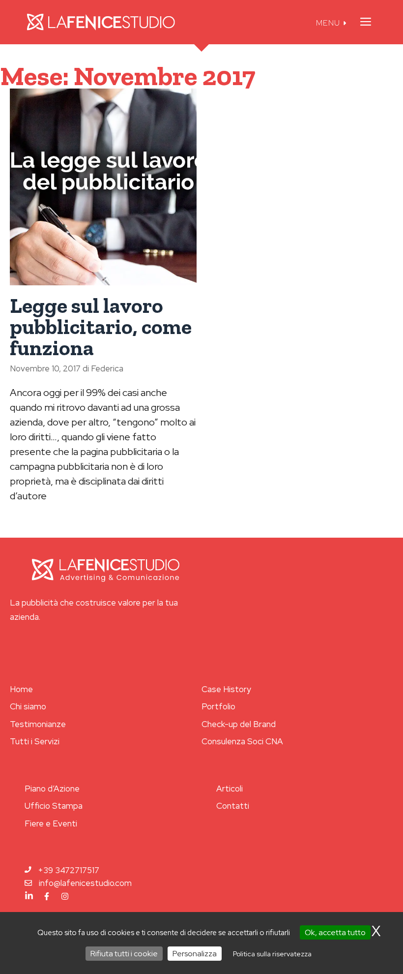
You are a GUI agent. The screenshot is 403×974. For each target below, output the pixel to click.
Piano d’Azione (52, 788)
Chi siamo (28, 706)
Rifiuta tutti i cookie (124, 953)
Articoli (229, 788)
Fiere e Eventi (51, 823)
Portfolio (218, 706)
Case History (226, 689)
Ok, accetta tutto (335, 932)
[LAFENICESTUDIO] (101, 22)
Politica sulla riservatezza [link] (272, 953)
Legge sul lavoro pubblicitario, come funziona (101, 327)
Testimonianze (38, 724)
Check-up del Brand (239, 724)
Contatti (232, 805)
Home (21, 689)
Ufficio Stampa (54, 805)
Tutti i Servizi (34, 741)
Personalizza (195, 953)
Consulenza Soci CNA (242, 741)
